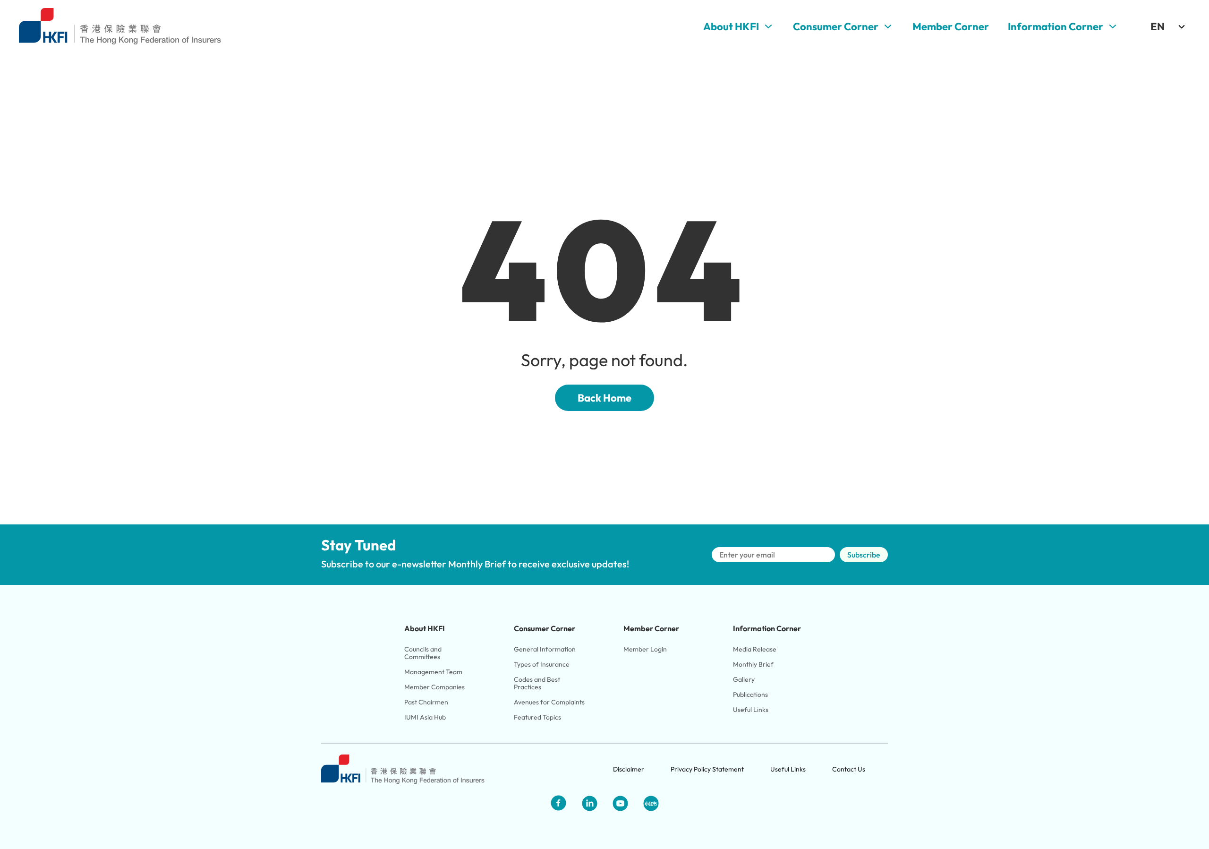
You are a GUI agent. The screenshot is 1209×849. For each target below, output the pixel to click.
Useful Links (750, 709)
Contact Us (848, 769)
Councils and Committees (423, 653)
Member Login (645, 649)
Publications (750, 694)
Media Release (754, 649)
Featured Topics (537, 717)
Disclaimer (628, 769)
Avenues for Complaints (549, 702)
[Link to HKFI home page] (120, 26)
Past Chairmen (426, 702)
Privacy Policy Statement (707, 769)
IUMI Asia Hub (425, 717)
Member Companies (435, 687)
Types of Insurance (542, 664)
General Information (545, 649)
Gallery (744, 679)
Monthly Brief (753, 664)
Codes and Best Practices (538, 683)
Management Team (433, 672)
